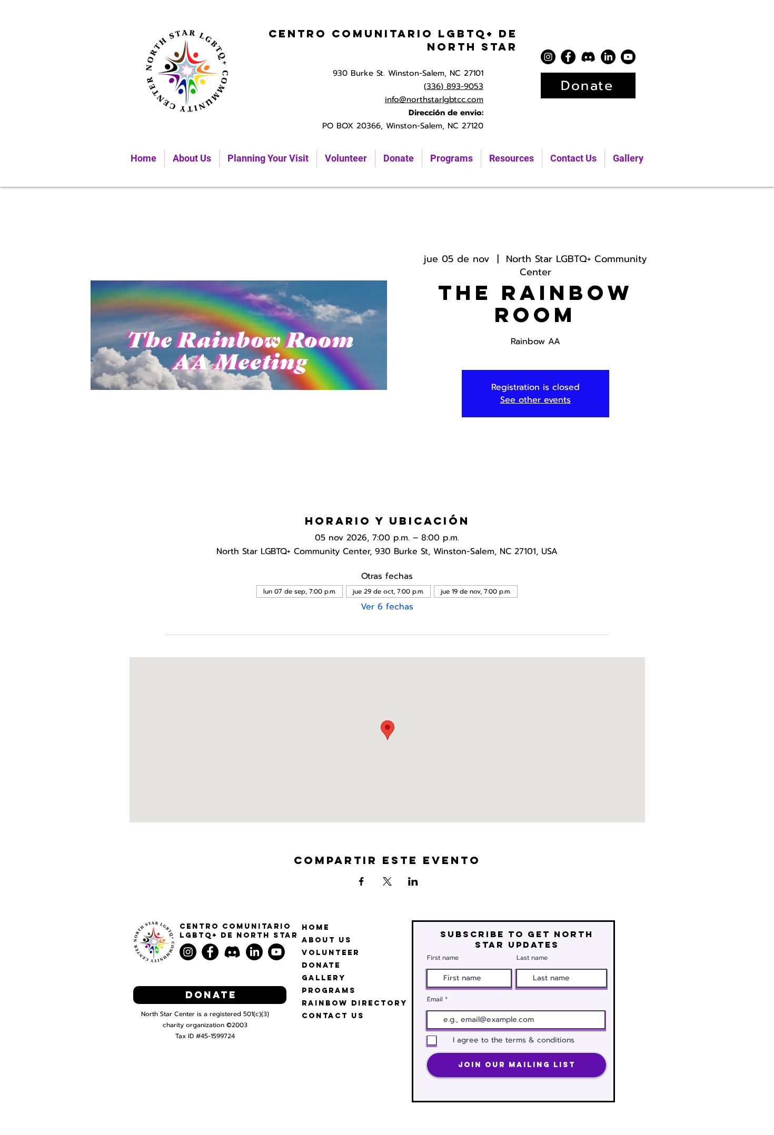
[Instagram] (548, 56)
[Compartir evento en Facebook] (361, 881)
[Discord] (588, 56)
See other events (535, 400)
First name (443, 958)
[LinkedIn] (608, 56)
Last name (532, 958)
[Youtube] (628, 56)
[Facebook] (568, 56)
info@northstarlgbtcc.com (434, 99)
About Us (327, 940)
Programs (329, 990)
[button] (511, 158)
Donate (321, 965)
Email (435, 999)
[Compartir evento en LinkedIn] (413, 881)
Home (316, 927)
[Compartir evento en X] (387, 881)
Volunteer (331, 952)
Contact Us (333, 1015)
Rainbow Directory (355, 1003)
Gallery (324, 977)
